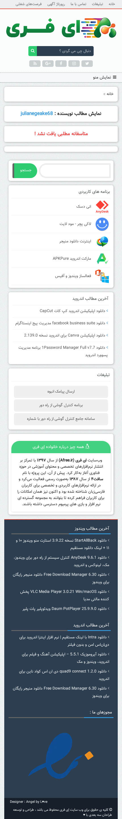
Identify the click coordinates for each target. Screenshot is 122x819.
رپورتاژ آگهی (56, 4)
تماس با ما (78, 4)
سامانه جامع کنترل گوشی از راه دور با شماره (61, 419)
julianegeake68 (37, 113)
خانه (112, 4)
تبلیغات (97, 4)
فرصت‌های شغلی (29, 4)
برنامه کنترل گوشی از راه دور (61, 405)
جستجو (25, 170)
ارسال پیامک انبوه (61, 392)
